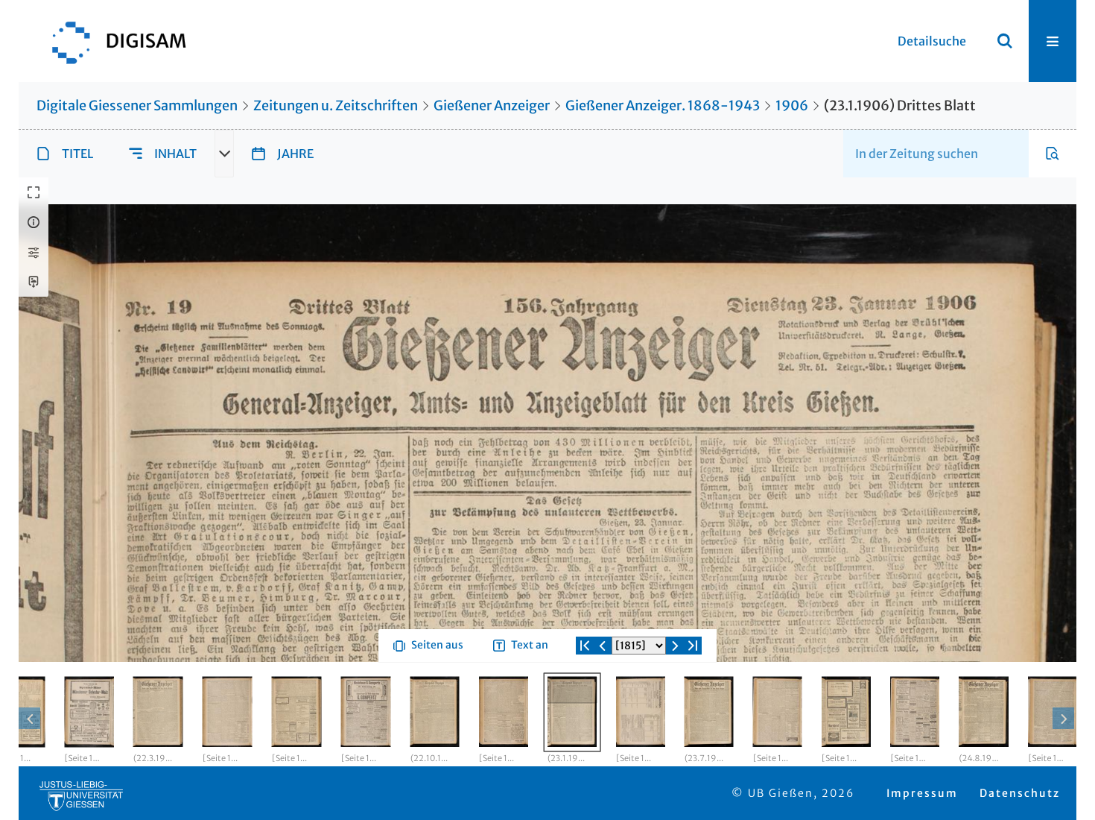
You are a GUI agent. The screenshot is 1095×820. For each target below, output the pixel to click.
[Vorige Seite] (603, 699)
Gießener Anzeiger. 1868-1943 (662, 105)
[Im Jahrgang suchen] (1052, 153)
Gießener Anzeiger (492, 105)
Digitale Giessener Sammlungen (137, 105)
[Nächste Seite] (675, 699)
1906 (791, 105)
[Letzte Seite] (693, 699)
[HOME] (112, 41)
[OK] (1005, 41)
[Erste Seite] (585, 699)
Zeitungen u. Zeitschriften (335, 105)
